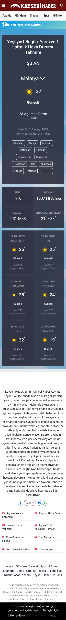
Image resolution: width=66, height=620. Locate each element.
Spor (46, 15)
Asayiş (7, 15)
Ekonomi (8, 570)
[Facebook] (20, 503)
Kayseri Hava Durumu (51, 513)
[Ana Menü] (3, 5)
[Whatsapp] (45, 503)
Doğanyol (41, 157)
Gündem (20, 15)
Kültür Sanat (12, 575)
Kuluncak (46, 164)
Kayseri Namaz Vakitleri (13, 527)
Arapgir (33, 143)
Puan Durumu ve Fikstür (13, 539)
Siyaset (34, 15)
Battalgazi (25, 149)
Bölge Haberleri (26, 570)
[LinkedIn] (39, 503)
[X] (27, 503)
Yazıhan (31, 170)
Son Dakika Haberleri (18, 549)
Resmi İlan (55, 570)
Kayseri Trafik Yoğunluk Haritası (45, 527)
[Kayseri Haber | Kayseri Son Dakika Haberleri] (33, 6)
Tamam (53, 616)
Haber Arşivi (46, 549)
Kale (32, 164)
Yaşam (26, 575)
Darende (40, 149)
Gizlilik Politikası (36, 615)
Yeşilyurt (46, 170)
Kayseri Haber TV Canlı (47, 575)
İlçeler (42, 570)
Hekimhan (19, 164)
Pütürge (17, 170)
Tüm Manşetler (46, 537)
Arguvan (46, 143)
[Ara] (62, 5)
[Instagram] (33, 503)
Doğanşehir (24, 157)
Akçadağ (18, 143)
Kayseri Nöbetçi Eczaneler (13, 515)
